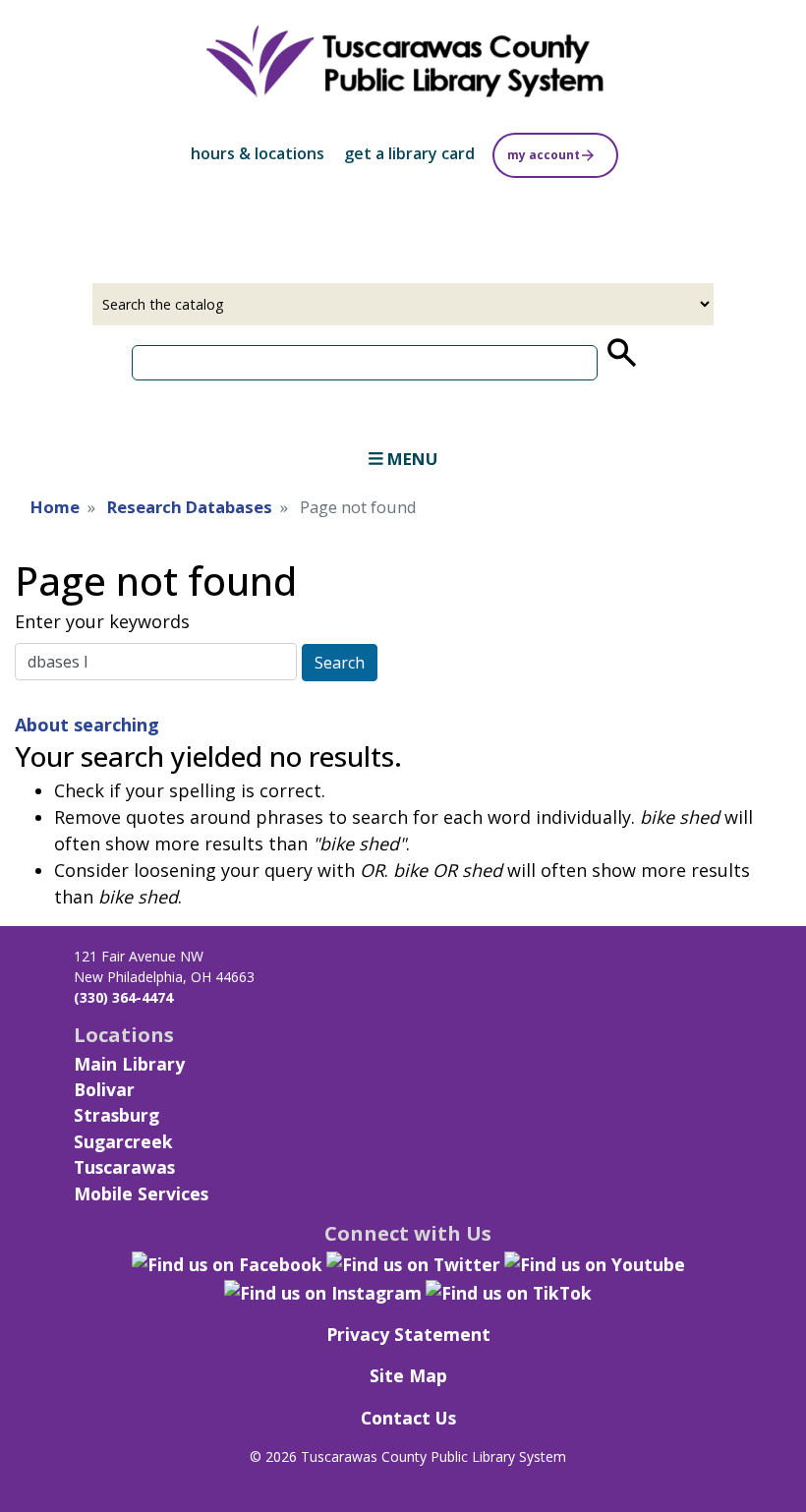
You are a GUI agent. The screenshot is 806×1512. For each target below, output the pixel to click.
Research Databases (189, 506)
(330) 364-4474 (123, 997)
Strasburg (116, 1115)
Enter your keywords (102, 621)
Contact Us (408, 1417)
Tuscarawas (124, 1167)
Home (55, 506)
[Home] (403, 62)
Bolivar (104, 1089)
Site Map (408, 1375)
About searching (87, 724)
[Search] (620, 352)
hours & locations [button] (257, 153)
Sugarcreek (123, 1141)
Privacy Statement (408, 1334)
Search (340, 662)
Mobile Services (141, 1193)
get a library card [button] (409, 153)
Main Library (129, 1064)
